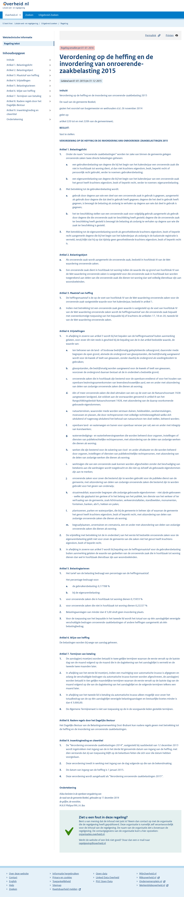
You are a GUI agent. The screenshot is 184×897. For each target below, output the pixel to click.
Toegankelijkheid (61, 881)
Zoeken (29, 15)
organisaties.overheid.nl (92, 834)
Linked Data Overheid (107, 877)
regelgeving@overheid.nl (92, 843)
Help (11, 885)
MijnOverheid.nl (147, 873)
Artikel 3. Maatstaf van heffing (23, 75)
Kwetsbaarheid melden (64, 889)
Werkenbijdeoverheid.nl (152, 885)
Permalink (150, 35)
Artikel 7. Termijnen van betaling (24, 96)
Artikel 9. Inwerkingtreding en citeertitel (23, 112)
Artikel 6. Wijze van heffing (21, 90)
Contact (13, 877)
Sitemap (56, 885)
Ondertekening (15, 119)
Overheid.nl (11, 16)
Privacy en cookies (62, 877)
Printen (170, 35)
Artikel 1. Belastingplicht (19, 65)
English (13, 881)
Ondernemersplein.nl (150, 881)
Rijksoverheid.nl (147, 877)
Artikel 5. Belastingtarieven (21, 85)
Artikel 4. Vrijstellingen (18, 80)
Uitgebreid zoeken (49, 23)
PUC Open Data (104, 881)
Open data (101, 873)
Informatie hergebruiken (65, 873)
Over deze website (19, 873)
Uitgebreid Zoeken (49, 15)
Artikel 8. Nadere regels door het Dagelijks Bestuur (24, 103)
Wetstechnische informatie (17, 37)
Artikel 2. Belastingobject (20, 70)
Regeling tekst (12, 43)
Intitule (10, 59)
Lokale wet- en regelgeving (26, 23)
